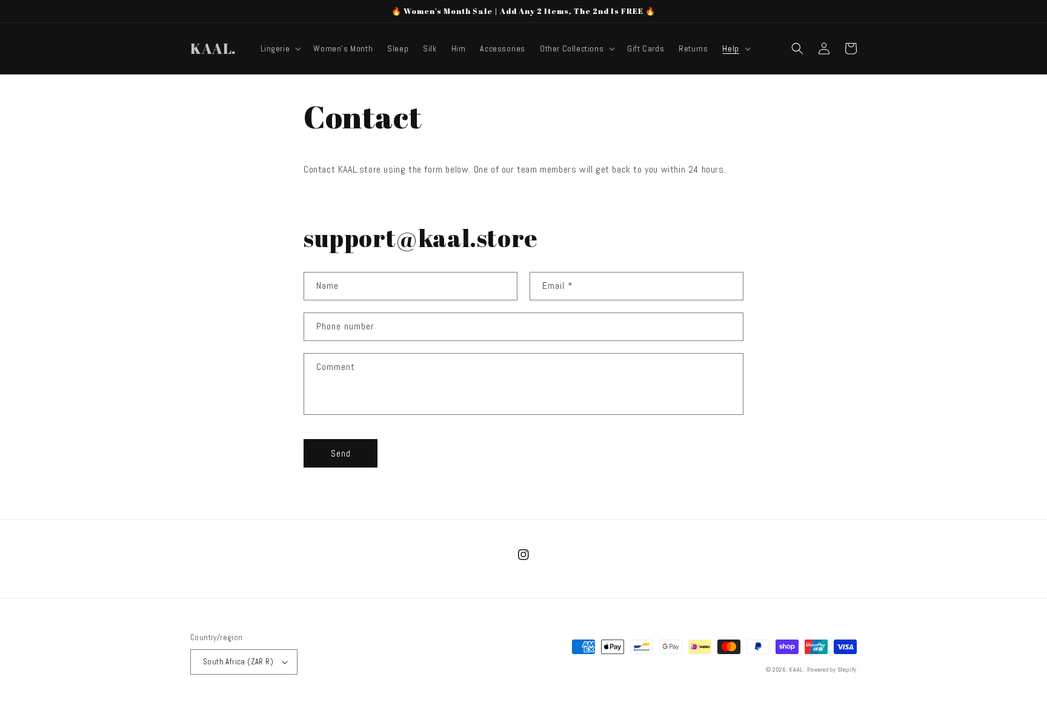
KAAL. (797, 669)
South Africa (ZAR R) (238, 661)
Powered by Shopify (832, 669)
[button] (280, 48)
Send (341, 453)
